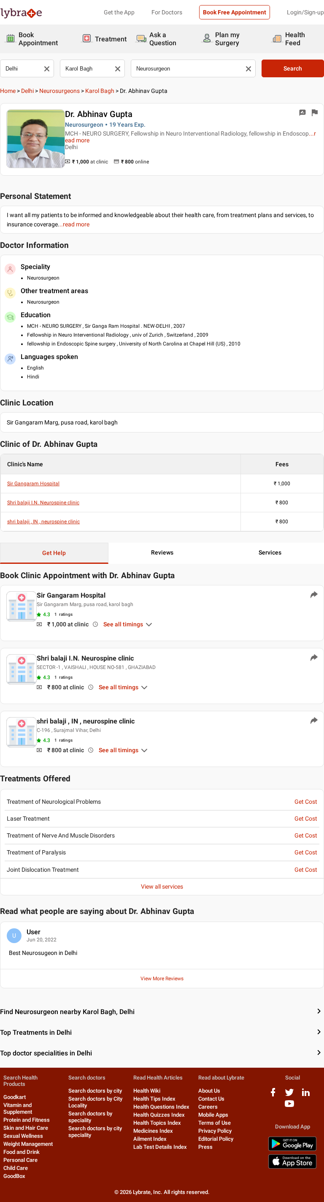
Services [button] (270, 552)
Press (205, 1147)
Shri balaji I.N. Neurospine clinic (43, 503)
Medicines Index (153, 1131)
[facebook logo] (273, 1095)
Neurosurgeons (59, 90)
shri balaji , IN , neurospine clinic (43, 522)
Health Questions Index (161, 1107)
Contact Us (211, 1099)
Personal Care (20, 1160)
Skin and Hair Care (25, 1128)
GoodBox (14, 1176)
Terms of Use (214, 1123)
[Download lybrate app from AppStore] (292, 1167)
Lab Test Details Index (160, 1147)
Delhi (27, 90)
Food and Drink (21, 1152)
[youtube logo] (289, 1107)
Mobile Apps (213, 1115)
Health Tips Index (154, 1099)
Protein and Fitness (26, 1120)
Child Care (15, 1168)
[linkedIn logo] (306, 1095)
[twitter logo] (289, 1095)
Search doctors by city (95, 1091)
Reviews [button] (162, 552)
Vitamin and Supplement (17, 1108)
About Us (209, 1091)
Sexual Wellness (23, 1136)
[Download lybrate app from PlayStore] (292, 1149)
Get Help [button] (54, 552)
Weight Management (28, 1144)
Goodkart (14, 1097)
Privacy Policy (215, 1131)
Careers (208, 1107)
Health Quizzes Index (159, 1115)
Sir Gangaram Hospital (33, 484)
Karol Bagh (99, 90)
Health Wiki (146, 1091)
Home (8, 90)
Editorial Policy (215, 1139)
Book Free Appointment (234, 12)
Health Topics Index (157, 1123)
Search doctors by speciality (90, 1116)
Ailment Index (150, 1139)
